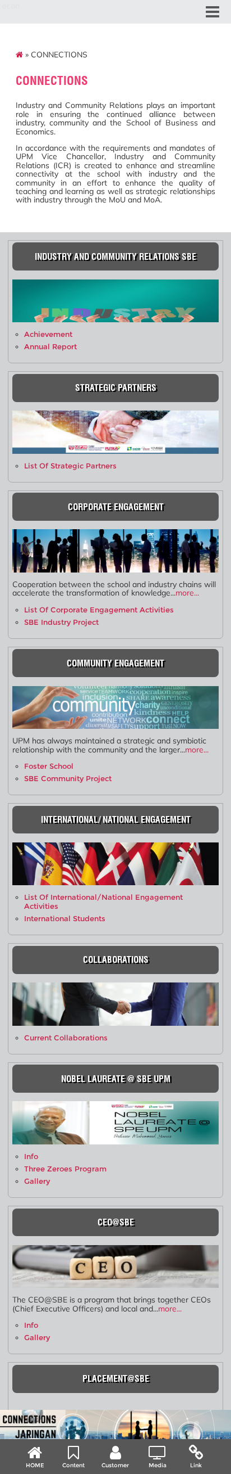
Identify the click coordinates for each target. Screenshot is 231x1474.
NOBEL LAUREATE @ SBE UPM (115, 1079)
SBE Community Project (68, 778)
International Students (64, 918)
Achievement (48, 334)
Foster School (48, 766)
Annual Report (50, 346)
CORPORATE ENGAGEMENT (116, 507)
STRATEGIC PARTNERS (115, 387)
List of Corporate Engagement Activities (99, 610)
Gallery (37, 1181)
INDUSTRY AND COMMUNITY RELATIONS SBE (115, 256)
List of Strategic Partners (70, 466)
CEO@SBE (116, 1222)
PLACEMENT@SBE (115, 1378)
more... (187, 593)
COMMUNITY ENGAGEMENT (115, 663)
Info (31, 1156)
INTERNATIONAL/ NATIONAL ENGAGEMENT (116, 819)
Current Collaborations (66, 1038)
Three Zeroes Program (65, 1169)
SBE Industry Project (61, 622)
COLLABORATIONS (116, 959)
